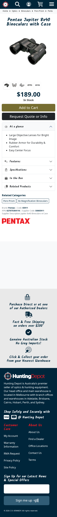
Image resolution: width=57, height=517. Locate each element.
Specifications (17, 170)
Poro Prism (39, 11)
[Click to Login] (28, 4)
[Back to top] (52, 512)
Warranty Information (11, 444)
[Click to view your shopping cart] (40, 4)
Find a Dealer (36, 439)
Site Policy (10, 467)
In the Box (15, 178)
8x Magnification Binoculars (33, 200)
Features (14, 162)
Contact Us (35, 453)
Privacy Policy (12, 460)
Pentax (11, 207)
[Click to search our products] (17, 4)
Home (5, 11)
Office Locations (38, 446)
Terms (32, 460)
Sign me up (24, 500)
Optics (14, 11)
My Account (11, 436)
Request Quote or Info (28, 116)
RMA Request (12, 453)
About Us (34, 432)
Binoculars (26, 11)
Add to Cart (28, 107)
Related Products (19, 187)
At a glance (16, 127)
